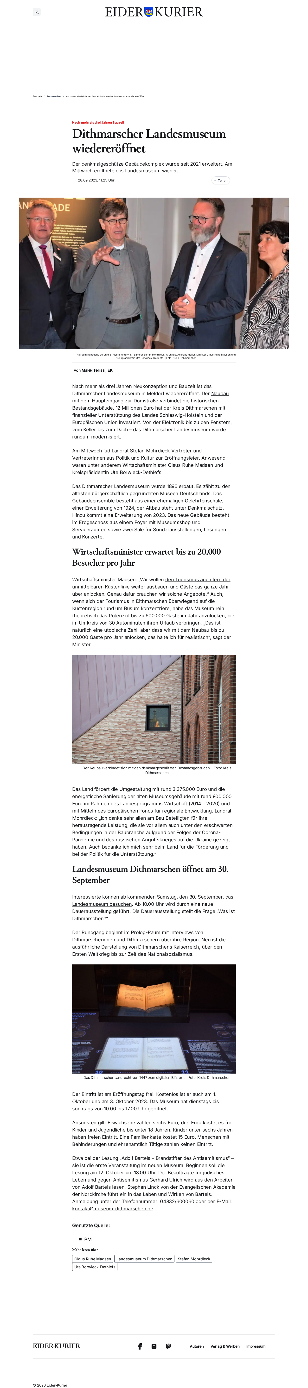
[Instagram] (154, 1346)
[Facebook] (139, 1346)
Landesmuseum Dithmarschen (144, 1259)
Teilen (222, 180)
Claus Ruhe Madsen (92, 1259)
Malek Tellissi (93, 370)
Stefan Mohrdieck (194, 1259)
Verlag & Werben (225, 1346)
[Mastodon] (168, 1346)
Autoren (197, 1346)
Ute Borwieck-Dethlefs (95, 1266)
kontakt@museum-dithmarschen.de (112, 1209)
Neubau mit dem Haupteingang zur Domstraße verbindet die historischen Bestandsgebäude (150, 401)
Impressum (255, 1346)
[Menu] (37, 12)
